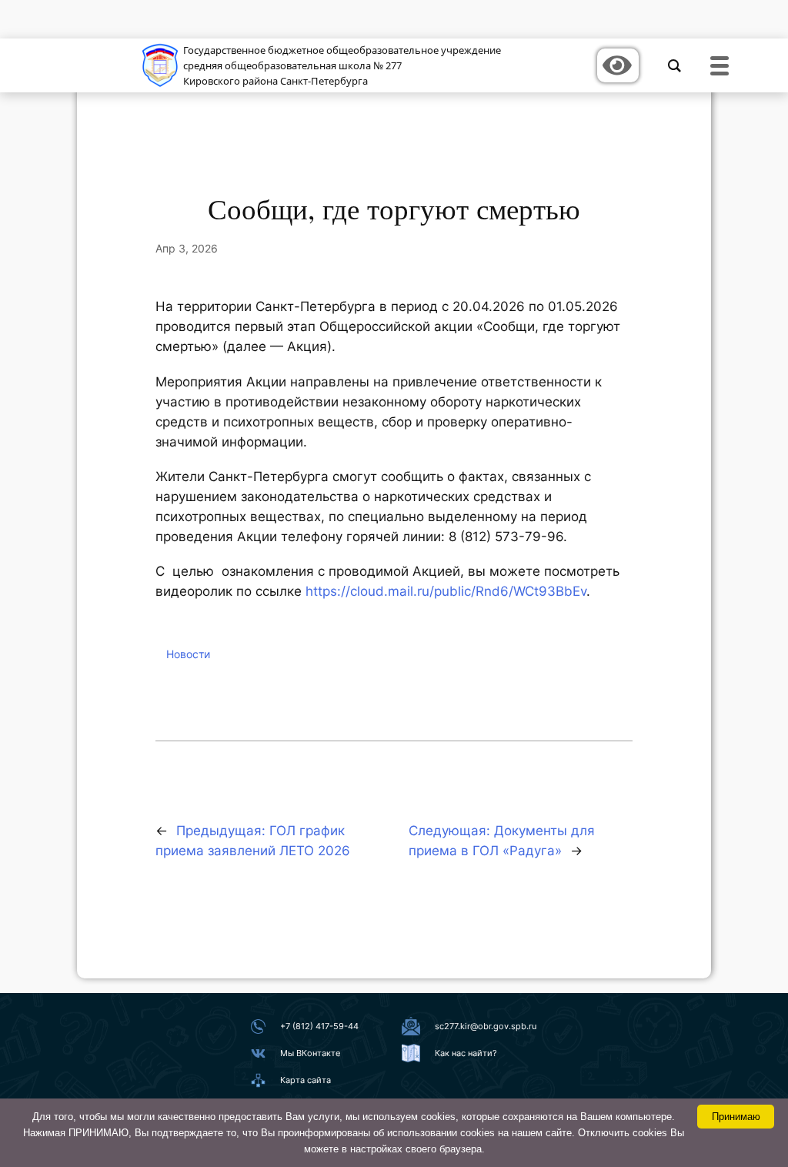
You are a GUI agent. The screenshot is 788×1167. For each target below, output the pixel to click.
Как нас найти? (466, 1053)
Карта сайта (305, 1080)
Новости (188, 653)
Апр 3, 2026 (186, 248)
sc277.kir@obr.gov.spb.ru (485, 1026)
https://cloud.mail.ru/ (370, 591)
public (452, 591)
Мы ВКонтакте (310, 1053)
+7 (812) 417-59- (314, 1026)
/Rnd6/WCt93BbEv (528, 591)
